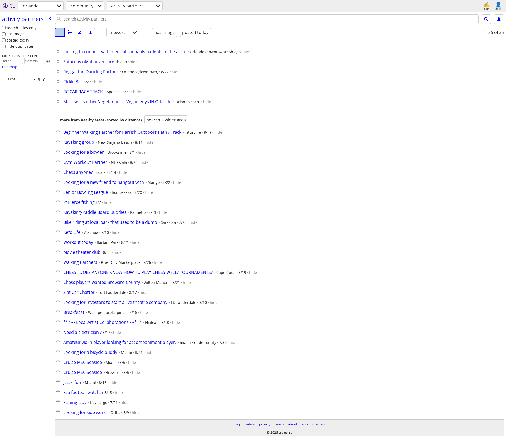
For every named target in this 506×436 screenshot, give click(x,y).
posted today (17, 40)
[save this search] (499, 19)
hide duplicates (20, 46)
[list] (60, 32)
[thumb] (70, 32)
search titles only (21, 27)
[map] (90, 32)
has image (15, 33)
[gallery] (80, 32)
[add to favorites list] (59, 51)
